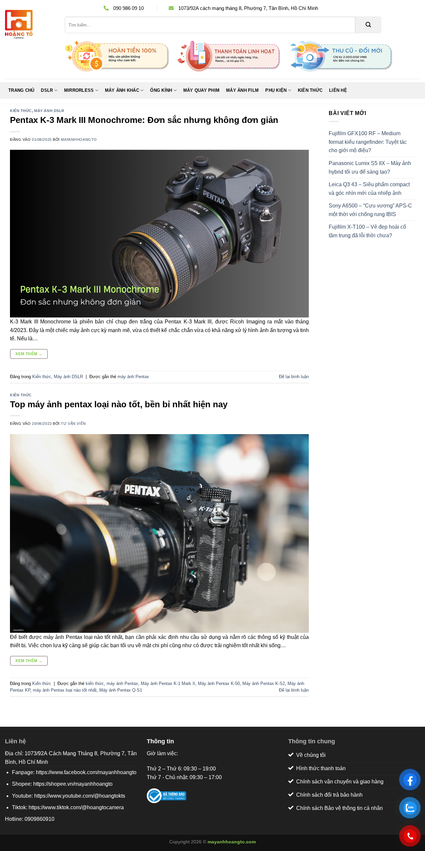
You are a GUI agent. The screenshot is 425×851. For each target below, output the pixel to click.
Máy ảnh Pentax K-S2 (263, 683)
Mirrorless (79, 90)
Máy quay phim (201, 90)
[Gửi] (368, 25)
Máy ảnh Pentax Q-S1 (120, 690)
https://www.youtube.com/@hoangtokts (79, 796)
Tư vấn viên (73, 424)
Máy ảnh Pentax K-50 (219, 683)
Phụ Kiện (276, 90)
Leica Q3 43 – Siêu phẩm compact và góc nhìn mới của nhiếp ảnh (369, 189)
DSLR (47, 90)
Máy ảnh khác (122, 90)
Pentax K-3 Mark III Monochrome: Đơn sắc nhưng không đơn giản (144, 120)
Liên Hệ (338, 90)
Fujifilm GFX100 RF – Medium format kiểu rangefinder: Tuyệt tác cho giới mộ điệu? (368, 142)
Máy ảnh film (242, 90)
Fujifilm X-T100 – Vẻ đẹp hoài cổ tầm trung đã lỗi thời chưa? (367, 231)
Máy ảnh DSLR (49, 111)
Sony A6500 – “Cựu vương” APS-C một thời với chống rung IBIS (370, 210)
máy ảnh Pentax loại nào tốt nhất (65, 690)
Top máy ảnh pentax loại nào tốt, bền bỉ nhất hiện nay (118, 404)
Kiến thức (310, 90)
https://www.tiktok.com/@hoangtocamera (76, 807)
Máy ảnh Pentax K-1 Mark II (168, 683)
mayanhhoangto (79, 140)
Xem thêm (28, 354)
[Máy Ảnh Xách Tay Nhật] (30, 25)
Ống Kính (161, 90)
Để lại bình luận (294, 376)
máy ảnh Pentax (133, 376)
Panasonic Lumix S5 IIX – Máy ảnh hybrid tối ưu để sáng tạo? (370, 167)
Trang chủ (21, 90)
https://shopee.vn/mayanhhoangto (73, 784)
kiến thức (95, 683)
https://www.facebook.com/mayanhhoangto (86, 772)
